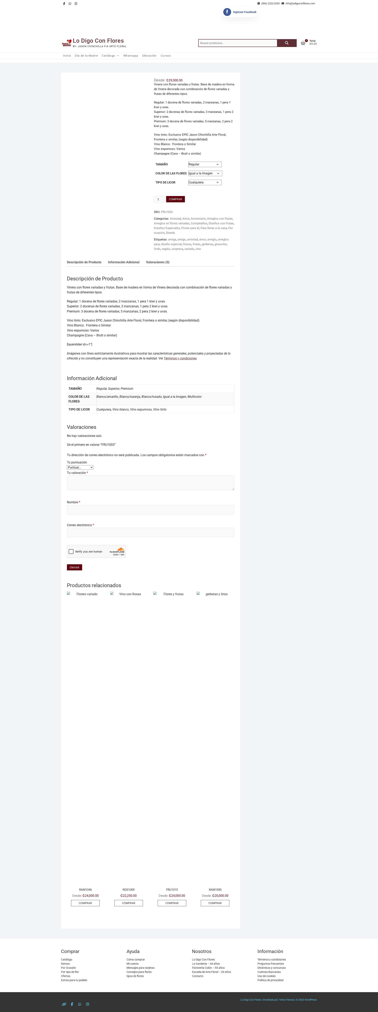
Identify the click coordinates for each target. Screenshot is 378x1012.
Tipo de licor (165, 182)
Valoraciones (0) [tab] (158, 262)
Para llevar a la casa (214, 228)
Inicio (67, 55)
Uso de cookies (267, 976)
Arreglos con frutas (220, 218)
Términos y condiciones (180, 358)
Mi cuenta (133, 963)
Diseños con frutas (221, 223)
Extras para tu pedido (74, 980)
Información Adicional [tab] (123, 262)
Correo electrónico (80, 525)
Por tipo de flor (70, 971)
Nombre (73, 502)
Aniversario (198, 218)
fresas (187, 244)
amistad (192, 239)
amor (202, 239)
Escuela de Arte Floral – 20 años (211, 971)
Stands (170, 233)
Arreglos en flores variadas (171, 223)
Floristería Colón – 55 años (208, 967)
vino (198, 249)
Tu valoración (77, 473)
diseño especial (171, 244)
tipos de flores (135, 976)
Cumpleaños (199, 223)
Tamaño (162, 164)
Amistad (175, 218)
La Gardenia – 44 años (206, 963)
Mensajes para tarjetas (141, 967)
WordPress (311, 999)
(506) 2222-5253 (270, 3)
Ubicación (149, 55)
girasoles (221, 244)
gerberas (207, 244)
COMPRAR (175, 199)
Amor (185, 218)
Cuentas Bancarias (269, 971)
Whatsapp (130, 55)
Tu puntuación (77, 462)
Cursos (166, 55)
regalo (166, 249)
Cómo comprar (136, 959)
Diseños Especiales (167, 228)
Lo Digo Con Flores (98, 40)
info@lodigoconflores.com (300, 3)
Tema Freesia (286, 999)
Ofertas (65, 976)
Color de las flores (171, 173)
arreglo (212, 239)
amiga (172, 239)
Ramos (65, 963)
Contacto (197, 976)
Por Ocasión (68, 967)
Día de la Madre (86, 55)
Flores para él (190, 228)
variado (189, 249)
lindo (157, 249)
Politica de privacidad (271, 980)
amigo (182, 239)
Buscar (287, 43)
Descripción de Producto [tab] (84, 262)
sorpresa (177, 249)
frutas (196, 244)
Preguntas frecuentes (271, 963)
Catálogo (108, 55)
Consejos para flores (139, 971)
